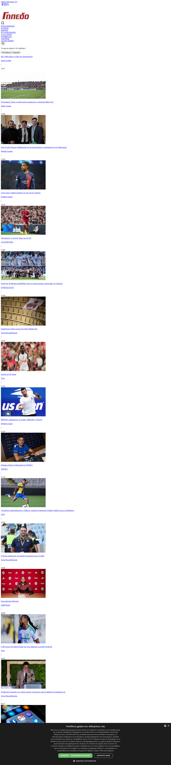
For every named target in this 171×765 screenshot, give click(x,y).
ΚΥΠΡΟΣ (5, 28)
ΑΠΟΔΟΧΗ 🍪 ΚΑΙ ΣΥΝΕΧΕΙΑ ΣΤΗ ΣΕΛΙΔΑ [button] (75, 755)
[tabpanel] (85, 394)
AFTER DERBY (7, 41)
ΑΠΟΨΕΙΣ (5, 39)
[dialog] (85, 744)
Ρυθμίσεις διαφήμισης (88, 748)
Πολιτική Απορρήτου (107, 751)
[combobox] (165, 726)
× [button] (168, 726)
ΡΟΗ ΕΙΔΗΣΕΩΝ (8, 26)
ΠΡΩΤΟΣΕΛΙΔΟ (8, 2)
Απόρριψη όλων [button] (103, 755)
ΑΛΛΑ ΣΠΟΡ (6, 35)
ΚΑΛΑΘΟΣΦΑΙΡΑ (8, 32)
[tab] (6, 52)
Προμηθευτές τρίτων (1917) (83, 739)
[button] (85, 761)
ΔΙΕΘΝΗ (4, 30)
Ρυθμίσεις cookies (93, 751)
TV (16, 2)
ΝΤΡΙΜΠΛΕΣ (6, 37)
